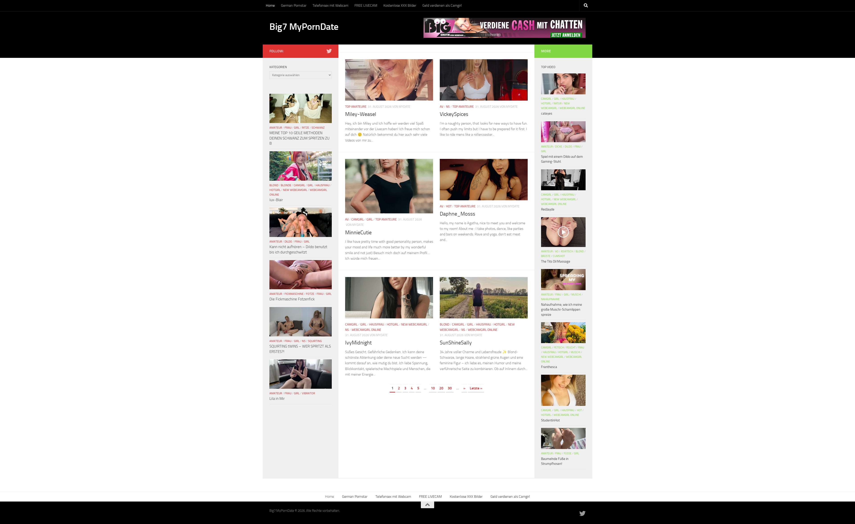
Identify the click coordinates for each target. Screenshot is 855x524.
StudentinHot (550, 420)
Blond (444, 324)
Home (270, 5)
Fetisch (559, 347)
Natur (558, 103)
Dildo (288, 241)
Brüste (545, 256)
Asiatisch (567, 251)
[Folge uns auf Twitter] (329, 51)
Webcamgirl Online (366, 330)
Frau (288, 127)
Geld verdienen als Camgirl (442, 5)
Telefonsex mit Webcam (330, 5)
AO (556, 251)
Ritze (305, 127)
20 (441, 388)
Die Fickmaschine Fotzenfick (292, 299)
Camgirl (357, 219)
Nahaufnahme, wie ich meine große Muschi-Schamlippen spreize (561, 310)
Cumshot (559, 256)
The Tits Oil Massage (555, 261)
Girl (369, 219)
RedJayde (547, 209)
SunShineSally (456, 343)
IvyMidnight (358, 343)
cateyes (546, 113)
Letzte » (476, 388)
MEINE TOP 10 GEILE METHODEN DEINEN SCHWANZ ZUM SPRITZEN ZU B (299, 138)
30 (450, 388)
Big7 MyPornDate (303, 26)
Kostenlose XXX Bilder (399, 5)
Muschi (576, 294)
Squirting (315, 341)
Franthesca (549, 367)
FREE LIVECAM (365, 5)
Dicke (558, 146)
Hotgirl (393, 324)
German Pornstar (293, 5)
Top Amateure (355, 107)
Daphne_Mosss (457, 214)
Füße (568, 453)
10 (433, 388)
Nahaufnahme (550, 299)
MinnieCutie (358, 232)
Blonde (286, 185)
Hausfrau (376, 324)
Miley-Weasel (360, 114)
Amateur (275, 127)
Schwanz (318, 127)
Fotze (310, 293)
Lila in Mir (277, 398)
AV (441, 107)
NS (448, 107)
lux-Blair (276, 200)
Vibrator (308, 393)
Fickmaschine (294, 293)
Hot (449, 206)
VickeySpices (454, 114)
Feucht (571, 347)
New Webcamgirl (414, 324)
